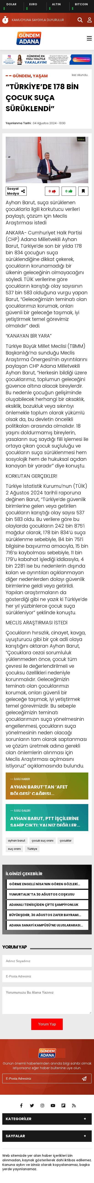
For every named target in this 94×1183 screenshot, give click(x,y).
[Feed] (74, 1106)
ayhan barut (16, 840)
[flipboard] (63, 1106)
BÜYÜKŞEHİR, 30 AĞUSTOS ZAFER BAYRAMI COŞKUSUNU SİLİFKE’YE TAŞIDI (43, 915)
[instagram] (42, 1106)
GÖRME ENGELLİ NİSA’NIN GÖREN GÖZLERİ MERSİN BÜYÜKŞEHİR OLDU (43, 884)
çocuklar (65, 840)
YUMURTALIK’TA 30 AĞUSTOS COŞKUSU (41, 894)
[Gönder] (86, 1078)
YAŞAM (40, 76)
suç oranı (14, 849)
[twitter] (32, 1106)
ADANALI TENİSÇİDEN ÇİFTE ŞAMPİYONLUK (43, 904)
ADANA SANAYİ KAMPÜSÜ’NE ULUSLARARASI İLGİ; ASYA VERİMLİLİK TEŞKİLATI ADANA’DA (44, 925)
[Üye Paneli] (87, 20)
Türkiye (32, 849)
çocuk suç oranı (42, 840)
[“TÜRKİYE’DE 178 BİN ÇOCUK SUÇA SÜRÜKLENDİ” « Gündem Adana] (28, 38)
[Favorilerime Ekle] (83, 191)
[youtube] (53, 1106)
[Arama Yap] (78, 20)
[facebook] (21, 1106)
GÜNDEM (22, 76)
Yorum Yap (47, 1024)
